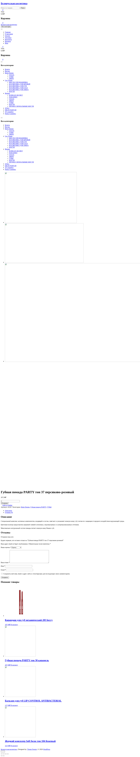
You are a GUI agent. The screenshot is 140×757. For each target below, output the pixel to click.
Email (3, 570)
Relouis (7, 93)
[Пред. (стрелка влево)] (1, 755)
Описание (8, 510)
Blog (6, 43)
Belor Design (9, 73)
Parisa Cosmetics (10, 114)
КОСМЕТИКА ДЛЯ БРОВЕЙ (19, 84)
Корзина (8, 41)
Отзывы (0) (9, 512)
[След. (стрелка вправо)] (4, 755)
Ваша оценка (6, 547)
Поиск (23, 8)
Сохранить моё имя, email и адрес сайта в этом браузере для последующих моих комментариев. (36, 574)
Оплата (7, 36)
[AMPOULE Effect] (44, 262)
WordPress (46, 749)
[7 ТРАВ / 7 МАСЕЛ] (41, 222)
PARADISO (13, 97)
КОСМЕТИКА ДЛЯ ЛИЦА (19, 90)
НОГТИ (12, 91)
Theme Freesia (32, 749)
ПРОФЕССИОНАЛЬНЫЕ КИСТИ (21, 106)
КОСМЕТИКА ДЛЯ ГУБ (18, 86)
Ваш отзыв (5, 562)
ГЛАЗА (11, 75)
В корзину (5, 503)
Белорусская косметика (14, 3)
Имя (3, 566)
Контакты (8, 39)
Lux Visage (8, 80)
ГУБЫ (11, 77)
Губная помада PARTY (38, 507)
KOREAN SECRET (16, 95)
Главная (7, 32)
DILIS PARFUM (10, 110)
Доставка (8, 38)
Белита (7, 69)
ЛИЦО (11, 78)
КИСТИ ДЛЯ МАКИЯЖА (18, 82)
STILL (7, 108)
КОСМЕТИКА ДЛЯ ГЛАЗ (18, 88)
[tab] (72, 511)
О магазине (9, 34)
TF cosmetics (9, 112)
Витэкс (7, 71)
